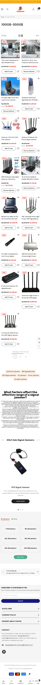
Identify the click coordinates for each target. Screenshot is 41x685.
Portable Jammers (20, 379)
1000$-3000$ (10, 17)
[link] (20, 572)
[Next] (26, 356)
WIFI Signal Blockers (28, 371)
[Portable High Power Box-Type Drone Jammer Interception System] (10, 86)
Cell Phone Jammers (13, 371)
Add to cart (9, 71)
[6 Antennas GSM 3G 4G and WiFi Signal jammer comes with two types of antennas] (10, 321)
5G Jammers (22, 375)
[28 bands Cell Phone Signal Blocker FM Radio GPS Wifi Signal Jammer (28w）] (30, 86)
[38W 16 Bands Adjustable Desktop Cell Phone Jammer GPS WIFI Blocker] (10, 165)
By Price (14, 519)
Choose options (29, 71)
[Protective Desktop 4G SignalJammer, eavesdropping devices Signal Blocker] (10, 277)
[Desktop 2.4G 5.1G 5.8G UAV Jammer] (10, 126)
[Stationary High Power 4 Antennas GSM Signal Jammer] (30, 282)
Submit (20, 601)
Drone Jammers (33, 375)
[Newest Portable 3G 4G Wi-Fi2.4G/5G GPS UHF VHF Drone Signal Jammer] (10, 205)
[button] (19, 35)
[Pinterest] (4, 652)
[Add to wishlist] (18, 71)
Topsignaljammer (27, 668)
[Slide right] (37, 572)
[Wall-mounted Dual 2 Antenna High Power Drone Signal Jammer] (30, 242)
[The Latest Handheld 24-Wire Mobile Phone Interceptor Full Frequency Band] (10, 49)
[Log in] (33, 9)
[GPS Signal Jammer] (20, 463)
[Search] (7, 9)
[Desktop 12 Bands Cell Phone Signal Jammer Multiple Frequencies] (30, 126)
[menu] (2, 9)
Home (2, 17)
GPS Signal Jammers (9, 375)
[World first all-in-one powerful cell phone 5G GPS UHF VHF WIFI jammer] (30, 49)
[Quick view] (18, 41)
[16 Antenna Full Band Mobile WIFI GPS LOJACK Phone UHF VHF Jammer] (30, 165)
